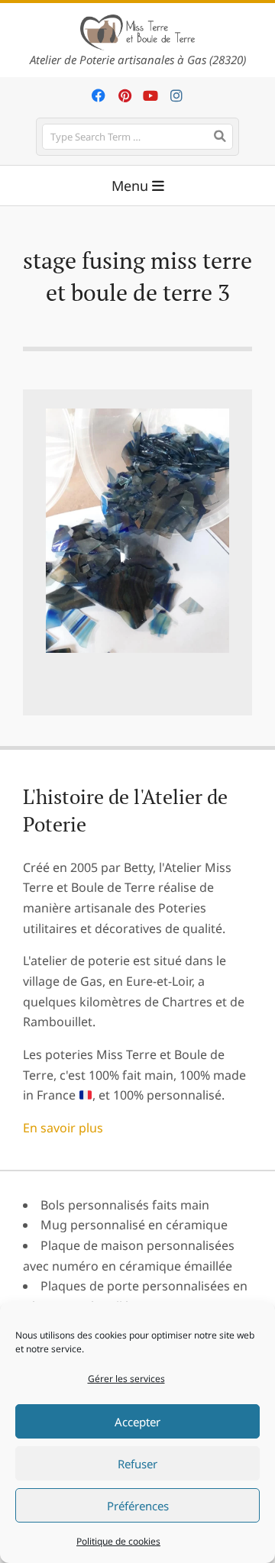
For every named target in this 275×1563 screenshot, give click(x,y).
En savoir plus (63, 1127)
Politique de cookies (118, 1541)
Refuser (137, 1463)
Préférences (138, 1505)
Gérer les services (126, 1378)
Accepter (137, 1421)
